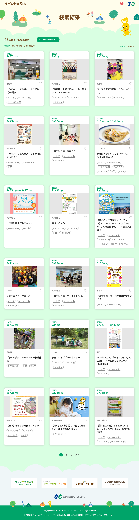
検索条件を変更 (49, 39)
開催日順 (131, 46)
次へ (77, 454)
